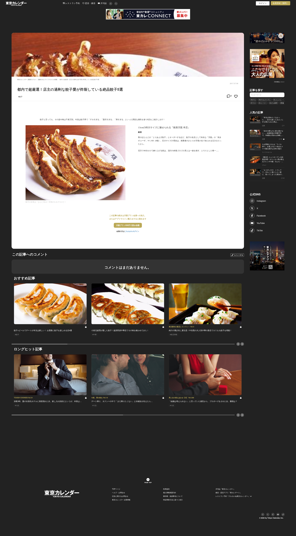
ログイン (263, 3)
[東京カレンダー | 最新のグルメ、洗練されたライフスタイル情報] (34, 4)
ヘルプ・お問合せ (118, 492)
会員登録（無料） (280, 3)
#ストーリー (263, 103)
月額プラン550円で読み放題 (128, 225)
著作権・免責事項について (173, 496)
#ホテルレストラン (265, 100)
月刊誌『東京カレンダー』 (225, 489)
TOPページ (116, 489)
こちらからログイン (132, 231)
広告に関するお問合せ (120, 496)
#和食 (282, 103)
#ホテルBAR (273, 103)
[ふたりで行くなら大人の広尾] (267, 63)
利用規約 (166, 489)
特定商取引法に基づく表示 (173, 499)
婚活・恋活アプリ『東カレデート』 (228, 492)
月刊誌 (103, 3)
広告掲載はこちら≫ (279, 82)
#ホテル (253, 100)
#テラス (253, 103)
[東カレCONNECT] (148, 14)
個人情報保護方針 (169, 492)
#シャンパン (277, 100)
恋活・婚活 (89, 3)
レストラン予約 (72, 3)
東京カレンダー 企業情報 (121, 499)
